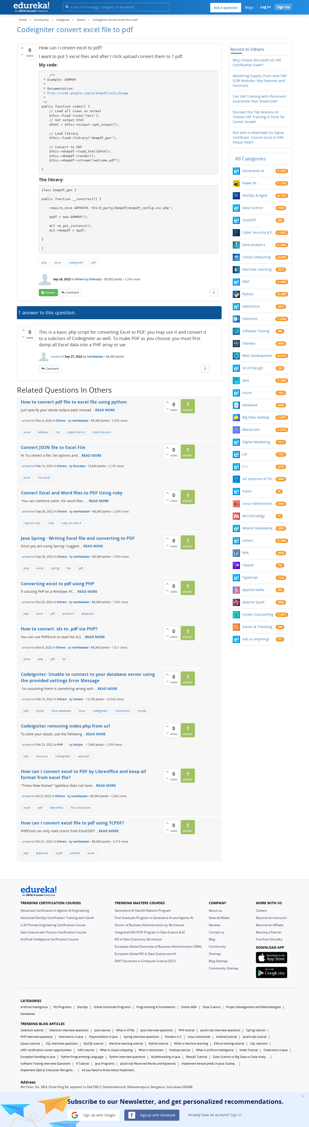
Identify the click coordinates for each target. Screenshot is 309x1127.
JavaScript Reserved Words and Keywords (148, 1064)
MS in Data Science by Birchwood (138, 939)
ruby (51, 523)
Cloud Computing (256, 257)
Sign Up (283, 7)
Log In (265, 7)
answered (57, 356)
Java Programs (104, 1064)
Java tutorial (102, 1030)
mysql (40, 711)
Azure (247, 392)
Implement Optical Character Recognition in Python (48, 1070)
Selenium (250, 318)
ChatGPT (249, 220)
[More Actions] (214, 292)
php (44, 262)
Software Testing (255, 331)
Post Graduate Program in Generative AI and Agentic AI (154, 918)
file (69, 568)
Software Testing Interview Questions (45, 1064)
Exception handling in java (38, 1057)
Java (245, 380)
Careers (261, 910)
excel (57, 262)
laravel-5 (68, 614)
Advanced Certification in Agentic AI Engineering (55, 910)
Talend (247, 565)
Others (79, 279)
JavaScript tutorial (255, 1037)
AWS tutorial (85, 1050)
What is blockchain (151, 1050)
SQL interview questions (62, 1043)
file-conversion (81, 808)
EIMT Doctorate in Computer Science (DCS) (145, 961)
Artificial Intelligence (34, 1007)
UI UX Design (252, 368)
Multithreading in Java (165, 1057)
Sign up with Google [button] (98, 1115)
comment (72, 292)
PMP (245, 281)
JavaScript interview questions (220, 1030)
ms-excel (44, 478)
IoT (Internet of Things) (259, 479)
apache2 (84, 756)
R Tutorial (82, 1064)
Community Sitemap (224, 968)
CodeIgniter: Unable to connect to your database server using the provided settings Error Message (88, 677)
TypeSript (250, 577)
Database (250, 405)
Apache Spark (253, 602)
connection (122, 711)
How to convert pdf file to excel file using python (74, 402)
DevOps (82, 1007)
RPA (245, 552)
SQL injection (258, 1043)
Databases (28, 1014)
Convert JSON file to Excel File (53, 447)
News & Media (219, 918)
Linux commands (199, 1037)
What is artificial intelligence (215, 1050)
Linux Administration (259, 503)
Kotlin (247, 491)
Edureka (79, 466)
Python (247, 294)
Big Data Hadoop (255, 417)
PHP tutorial (187, 1030)
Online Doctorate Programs (112, 1007)
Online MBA (189, 1007)
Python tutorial (158, 1043)
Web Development (257, 355)
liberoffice (56, 808)
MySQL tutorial (93, 1043)
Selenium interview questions (69, 1030)
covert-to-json (101, 432)
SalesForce (251, 306)
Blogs (249, 7)
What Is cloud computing (116, 1050)
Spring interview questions (141, 1037)
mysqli (141, 711)
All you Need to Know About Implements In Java (109, 1070)
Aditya (78, 745)
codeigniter (76, 262)
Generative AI (253, 170)
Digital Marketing (256, 442)
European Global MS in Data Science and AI (145, 954)
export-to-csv (76, 432)
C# (244, 454)
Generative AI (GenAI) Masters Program (143, 910)
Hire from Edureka (269, 939)
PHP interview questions (37, 1037)
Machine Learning (257, 269)
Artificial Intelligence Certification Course (49, 939)
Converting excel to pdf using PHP (57, 583)
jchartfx (75, 853)
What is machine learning (191, 1043)
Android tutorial (226, 1037)
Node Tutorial (248, 1050)
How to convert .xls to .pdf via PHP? (59, 629)
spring (55, 568)
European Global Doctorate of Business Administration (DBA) (158, 946)
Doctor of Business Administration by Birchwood (149, 925)
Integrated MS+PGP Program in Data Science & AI (150, 932)
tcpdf (59, 853)
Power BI (249, 183)
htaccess (42, 756)
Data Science (252, 207)
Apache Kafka (253, 589)
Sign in (235, 1115)
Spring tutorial (255, 1030)
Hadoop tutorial (179, 1050)
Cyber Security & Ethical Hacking (259, 232)
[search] (67, 6)
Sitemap (215, 954)
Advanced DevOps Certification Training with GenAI (57, 918)
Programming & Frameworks (155, 1007)
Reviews (214, 925)
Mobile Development (259, 528)
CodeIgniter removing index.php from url (65, 726)
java (26, 568)
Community (217, 946)
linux (82, 711)
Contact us (216, 932)
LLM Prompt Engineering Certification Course (53, 925)
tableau (43, 432)
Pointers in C (173, 1037)
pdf (93, 262)
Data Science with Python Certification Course (53, 932)
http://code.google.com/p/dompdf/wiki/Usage (87, 93)
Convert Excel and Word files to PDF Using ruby (71, 493)
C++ (245, 466)
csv (58, 432)
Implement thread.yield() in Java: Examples (209, 1064)
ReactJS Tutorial (196, 1057)
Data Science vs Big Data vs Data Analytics (240, 1057)
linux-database (61, 711)
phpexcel (88, 614)
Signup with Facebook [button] (157, 1115)
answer (50, 292)
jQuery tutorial (30, 1043)
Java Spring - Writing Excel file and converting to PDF (78, 538)
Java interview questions (156, 1030)
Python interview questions (127, 1057)
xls (64, 659)
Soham (78, 699)
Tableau (248, 343)
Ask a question (226, 7)
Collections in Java (276, 1050)
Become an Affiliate (269, 925)
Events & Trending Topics (259, 626)
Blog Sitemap (218, 961)
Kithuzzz (95, 279)
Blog (212, 939)
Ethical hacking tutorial (229, 1043)
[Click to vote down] (22, 54)
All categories (250, 158)
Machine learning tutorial (126, 1043)
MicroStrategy (253, 515)
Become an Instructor (271, 918)
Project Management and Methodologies (253, 1007)
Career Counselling (257, 614)
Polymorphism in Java (103, 1037)
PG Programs (62, 1007)
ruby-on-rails (32, 523)
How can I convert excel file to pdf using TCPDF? (72, 823)
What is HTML (125, 1030)
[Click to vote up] (22, 47)
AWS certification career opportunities (46, 1050)
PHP (60, 745)
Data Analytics (253, 244)
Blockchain (251, 429)
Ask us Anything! (255, 639)
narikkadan (95, 356)
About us (215, 910)
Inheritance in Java (71, 1037)
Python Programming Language (82, 1057)
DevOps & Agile (254, 195)
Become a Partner (268, 932)
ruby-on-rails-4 (71, 523)
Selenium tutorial (32, 1030)
